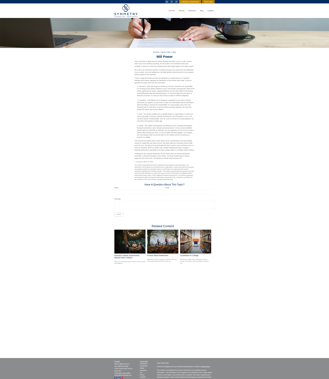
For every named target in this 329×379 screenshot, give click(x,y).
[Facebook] (172, 1)
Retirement (143, 364)
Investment (143, 366)
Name (116, 188)
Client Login (208, 2)
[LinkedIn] (167, 1)
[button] (171, 10)
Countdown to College (189, 255)
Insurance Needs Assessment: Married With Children (127, 256)
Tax (141, 372)
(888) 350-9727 (124, 364)
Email (167, 188)
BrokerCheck (205, 366)
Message (117, 199)
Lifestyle (143, 377)
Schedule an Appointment (190, 2)
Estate (142, 368)
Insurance (143, 370)
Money (142, 375)
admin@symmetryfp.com (122, 375)
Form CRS (165, 363)
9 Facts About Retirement (157, 255)
